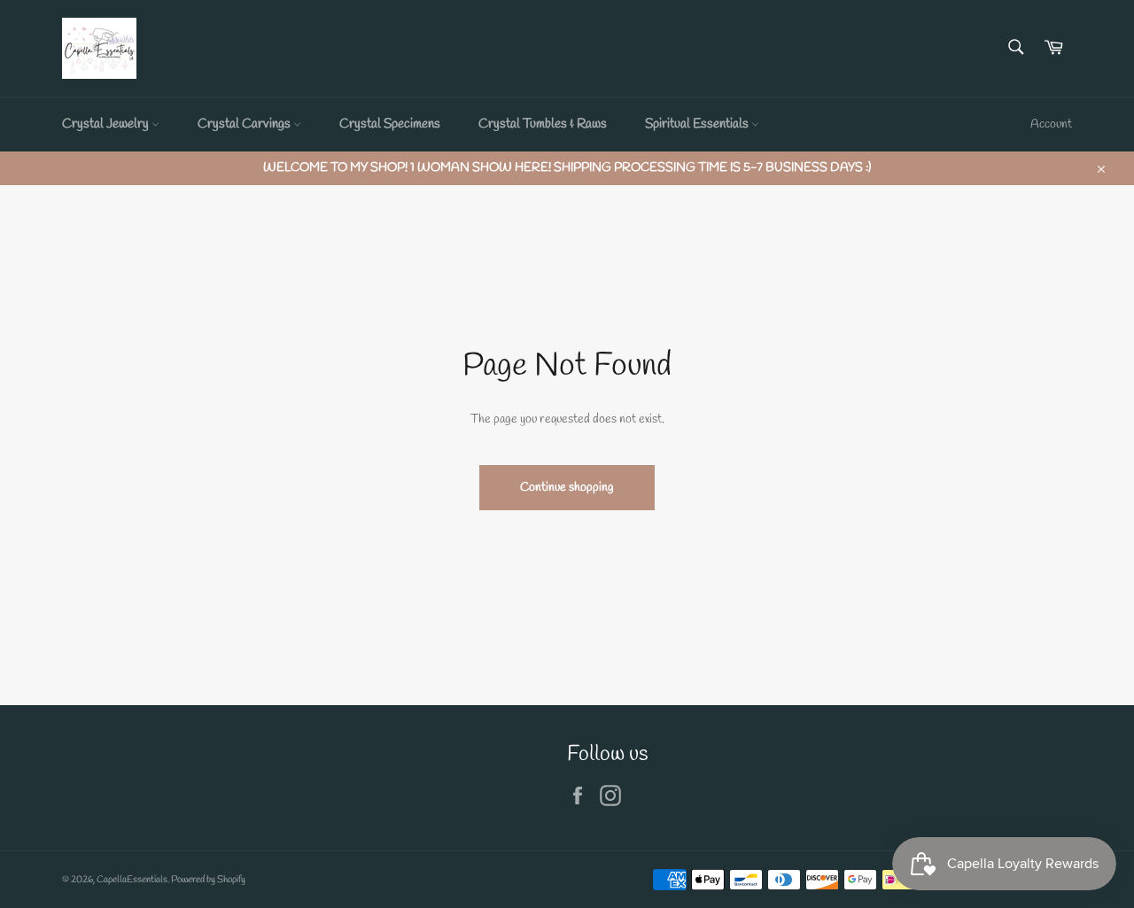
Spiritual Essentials (698, 124)
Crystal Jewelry (106, 124)
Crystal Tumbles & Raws (542, 124)
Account (1051, 124)
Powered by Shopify (208, 879)
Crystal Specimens (389, 124)
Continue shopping (567, 487)
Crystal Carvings (245, 124)
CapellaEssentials (132, 879)
